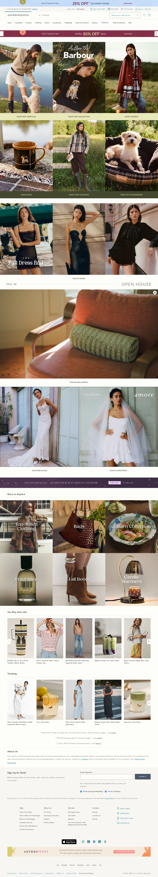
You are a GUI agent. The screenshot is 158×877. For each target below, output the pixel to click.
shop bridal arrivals (39, 470)
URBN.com (60, 873)
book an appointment (118, 470)
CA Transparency (36, 873)
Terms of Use (23, 873)
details (34, 9)
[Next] (156, 33)
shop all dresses (79, 278)
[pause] (155, 292)
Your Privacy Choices (86, 873)
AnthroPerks (124, 813)
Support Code (71, 873)
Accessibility (49, 873)
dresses (85, 759)
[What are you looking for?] (138, 15)
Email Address (86, 772)
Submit (143, 777)
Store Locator (125, 808)
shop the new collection (79, 382)
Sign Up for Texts (126, 818)
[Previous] (2, 33)
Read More (11, 763)
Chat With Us (124, 823)
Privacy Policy (109, 798)
